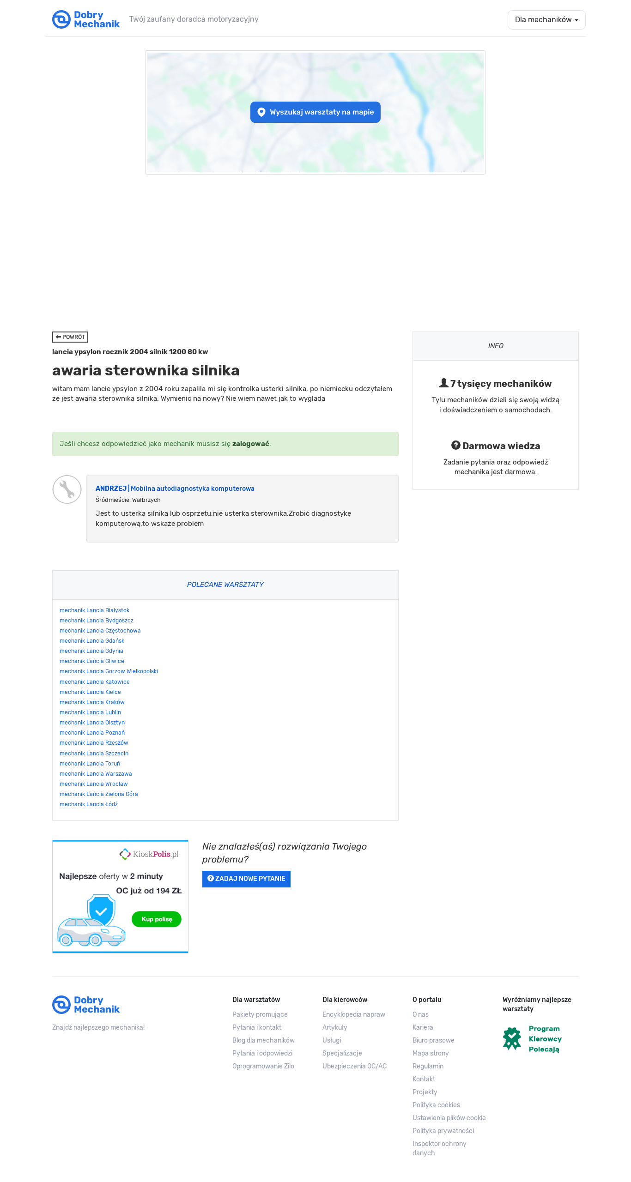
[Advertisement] (315, 253)
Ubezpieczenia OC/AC (354, 1066)
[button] (451, 1118)
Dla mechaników (544, 19)
